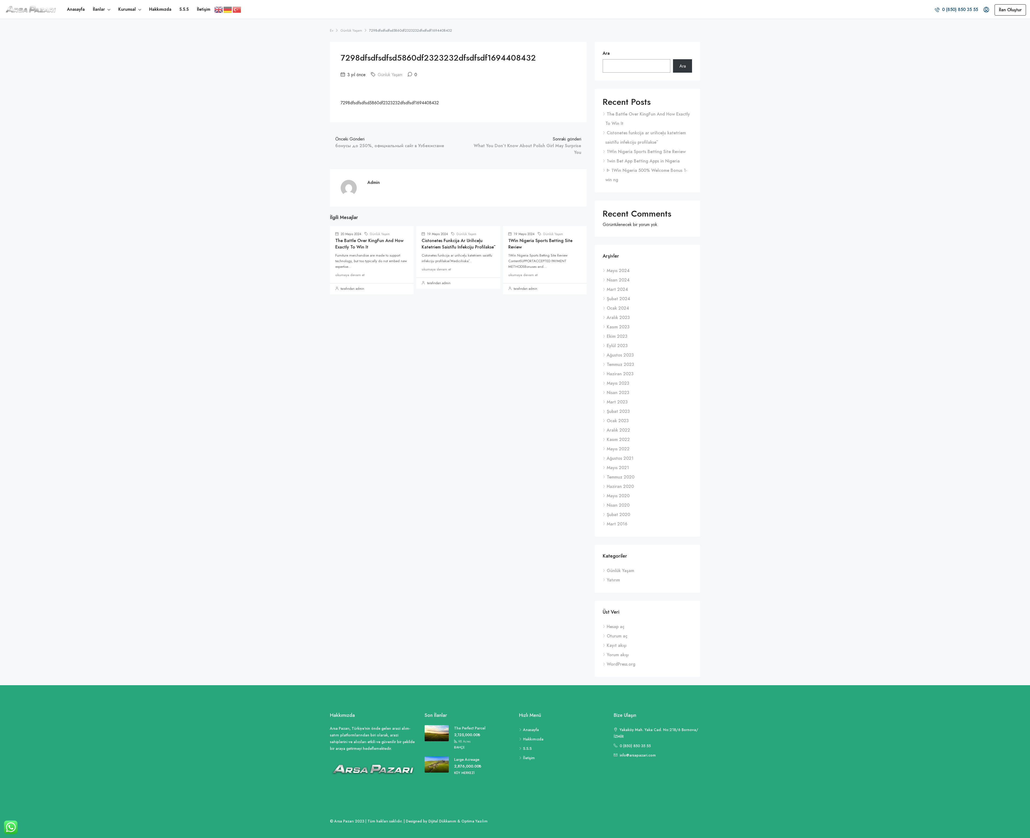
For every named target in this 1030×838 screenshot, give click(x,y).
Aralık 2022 (618, 430)
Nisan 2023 (618, 393)
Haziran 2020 (620, 486)
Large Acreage (466, 759)
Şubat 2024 (618, 299)
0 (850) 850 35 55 (959, 9)
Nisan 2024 (618, 280)
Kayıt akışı (617, 645)
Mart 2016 (617, 524)
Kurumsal (127, 9)
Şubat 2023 (618, 411)
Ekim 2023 (617, 336)
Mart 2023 (617, 402)
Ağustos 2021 (620, 458)
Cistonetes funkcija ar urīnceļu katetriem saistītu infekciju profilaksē (458, 244)
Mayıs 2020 (618, 496)
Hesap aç (615, 627)
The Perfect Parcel (469, 728)
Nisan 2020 (618, 505)
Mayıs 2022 (618, 449)
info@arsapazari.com (638, 755)
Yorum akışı (618, 655)
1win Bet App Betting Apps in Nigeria (643, 161)
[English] (218, 9)
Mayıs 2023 (618, 383)
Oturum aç (617, 636)
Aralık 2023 (618, 317)
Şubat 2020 (618, 514)
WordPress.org (621, 664)
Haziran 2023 (620, 374)
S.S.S (184, 9)
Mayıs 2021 (618, 468)
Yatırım (613, 580)
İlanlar (99, 9)
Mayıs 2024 (618, 271)
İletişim (203, 9)
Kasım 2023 (618, 327)
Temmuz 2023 (620, 364)
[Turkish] (237, 9)
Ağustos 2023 (620, 355)
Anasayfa (76, 9)
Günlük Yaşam (351, 30)
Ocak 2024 (618, 308)
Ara (606, 53)
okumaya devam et (350, 274)
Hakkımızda (160, 9)
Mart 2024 (617, 289)
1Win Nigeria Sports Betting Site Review (646, 152)
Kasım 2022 (618, 439)
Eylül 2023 (617, 346)
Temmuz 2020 (620, 477)
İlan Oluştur (1010, 10)
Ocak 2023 (618, 421)
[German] (228, 9)
